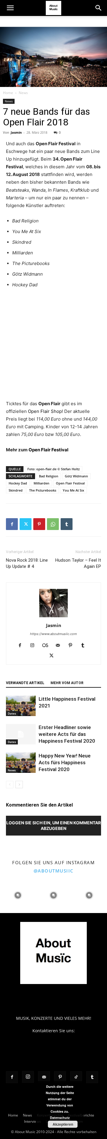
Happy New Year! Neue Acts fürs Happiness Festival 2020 (65, 762)
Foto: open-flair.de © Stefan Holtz (53, 469)
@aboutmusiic (54, 871)
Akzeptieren (63, 1124)
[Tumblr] (67, 524)
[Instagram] (35, 645)
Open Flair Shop (45, 411)
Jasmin (16, 132)
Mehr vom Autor (67, 683)
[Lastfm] (47, 645)
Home (8, 92)
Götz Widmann (76, 476)
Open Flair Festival (48, 450)
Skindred (16, 490)
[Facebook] (12, 524)
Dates (12, 713)
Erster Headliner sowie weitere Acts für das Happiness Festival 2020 (67, 734)
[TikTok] (76, 1077)
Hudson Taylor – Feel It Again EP (78, 563)
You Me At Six (73, 490)
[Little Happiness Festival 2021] (21, 706)
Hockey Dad (18, 483)
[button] (10, 8)
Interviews (32, 1121)
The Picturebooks (42, 490)
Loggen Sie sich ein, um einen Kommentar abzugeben (53, 825)
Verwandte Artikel (25, 683)
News (23, 92)
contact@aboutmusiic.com (53, 1037)
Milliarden (41, 483)
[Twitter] (26, 524)
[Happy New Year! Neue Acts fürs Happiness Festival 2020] (21, 762)
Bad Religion (48, 476)
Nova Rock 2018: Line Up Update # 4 (27, 563)
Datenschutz (60, 1117)
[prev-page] (9, 784)
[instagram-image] (18, 895)
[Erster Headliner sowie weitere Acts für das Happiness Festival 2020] (21, 734)
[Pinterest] (39, 524)
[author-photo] (53, 617)
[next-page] (19, 784)
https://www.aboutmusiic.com (53, 634)
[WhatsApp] (53, 524)
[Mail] (60, 645)
